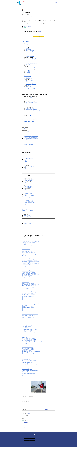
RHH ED (26, 396)
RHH (23, 396)
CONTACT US (38, 434)
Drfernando (54, 438)
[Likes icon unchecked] (24, 425)
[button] (51, 2)
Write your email (26, 437)
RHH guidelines (31, 396)
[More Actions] (54, 420)
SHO (26, 2)
